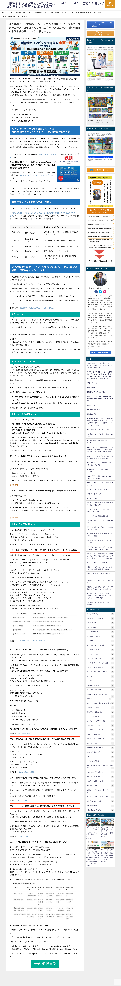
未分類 (100, 756)
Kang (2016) (22, 800)
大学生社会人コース (40, 12)
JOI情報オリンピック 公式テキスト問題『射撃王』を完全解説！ (99, 464)
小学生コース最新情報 (100, 734)
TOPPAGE (100, 640)
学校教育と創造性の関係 (100, 712)
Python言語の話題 (100, 632)
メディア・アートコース (100, 676)
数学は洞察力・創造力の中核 (100, 747)
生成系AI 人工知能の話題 (100, 781)
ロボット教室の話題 (100, 685)
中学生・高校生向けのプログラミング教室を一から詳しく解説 (100, 528)
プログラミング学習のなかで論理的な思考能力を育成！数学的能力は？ (100, 504)
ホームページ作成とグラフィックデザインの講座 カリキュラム (100, 510)
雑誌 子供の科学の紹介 (100, 810)
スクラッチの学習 (92, 498)
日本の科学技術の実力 (100, 752)
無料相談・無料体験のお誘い (100, 776)
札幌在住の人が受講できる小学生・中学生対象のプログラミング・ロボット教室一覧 (100, 588)
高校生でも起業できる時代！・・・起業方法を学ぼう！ (100, 603)
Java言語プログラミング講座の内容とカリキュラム (99, 442)
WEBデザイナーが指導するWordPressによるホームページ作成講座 (99, 477)
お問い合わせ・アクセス (94, 494)
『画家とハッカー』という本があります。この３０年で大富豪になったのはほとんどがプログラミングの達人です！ (100, 365)
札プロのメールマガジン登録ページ (97, 562)
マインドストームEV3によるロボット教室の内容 (100, 521)
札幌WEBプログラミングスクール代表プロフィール (99, 574)
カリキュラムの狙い (100, 654)
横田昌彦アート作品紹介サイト (100, 352)
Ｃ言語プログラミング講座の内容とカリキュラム (100, 435)
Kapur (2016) (23, 836)
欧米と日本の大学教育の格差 (100, 772)
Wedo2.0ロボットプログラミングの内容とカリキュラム (100, 484)
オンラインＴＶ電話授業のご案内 (97, 489)
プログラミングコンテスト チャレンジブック (35, 175)
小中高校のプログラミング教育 (100, 721)
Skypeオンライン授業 (100, 636)
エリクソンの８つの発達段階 (100, 645)
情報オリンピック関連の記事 (100, 738)
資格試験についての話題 (100, 801)
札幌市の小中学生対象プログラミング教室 (14, 16)
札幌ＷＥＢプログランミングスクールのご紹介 (100, 581)
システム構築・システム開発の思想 (100, 663)
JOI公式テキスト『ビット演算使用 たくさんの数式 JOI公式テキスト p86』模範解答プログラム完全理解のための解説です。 (100, 449)
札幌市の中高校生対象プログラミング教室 (89, 12)
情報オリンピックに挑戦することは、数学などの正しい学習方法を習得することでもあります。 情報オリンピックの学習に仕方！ (100, 556)
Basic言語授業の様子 (100, 614)
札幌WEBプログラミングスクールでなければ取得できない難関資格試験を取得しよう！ (100, 568)
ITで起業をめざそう (100, 623)
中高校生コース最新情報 (100, 689)
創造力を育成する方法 (99, 698)
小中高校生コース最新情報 (100, 725)
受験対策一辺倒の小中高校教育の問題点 (100, 703)
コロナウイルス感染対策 (100, 658)
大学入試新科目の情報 (100, 707)
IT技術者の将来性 (100, 627)
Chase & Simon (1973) (26, 772)
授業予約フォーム (7, 12)
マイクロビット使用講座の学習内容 (97, 516)
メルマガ (100, 680)
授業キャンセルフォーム (23, 12)
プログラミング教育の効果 (100, 667)
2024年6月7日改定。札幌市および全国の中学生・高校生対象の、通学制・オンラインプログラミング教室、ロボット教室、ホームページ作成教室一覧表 (100, 422)
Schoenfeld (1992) (24, 733)
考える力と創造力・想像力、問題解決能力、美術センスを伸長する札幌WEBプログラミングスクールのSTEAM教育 (100, 596)
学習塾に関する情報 (100, 716)
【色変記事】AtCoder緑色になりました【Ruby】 (37, 308)
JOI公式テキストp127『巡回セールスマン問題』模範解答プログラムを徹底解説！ (100, 457)
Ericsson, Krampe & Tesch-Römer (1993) (33, 641)
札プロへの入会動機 (100, 761)
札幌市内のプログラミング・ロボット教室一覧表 (100, 766)
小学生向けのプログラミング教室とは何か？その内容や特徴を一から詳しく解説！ (100, 548)
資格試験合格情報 (100, 805)
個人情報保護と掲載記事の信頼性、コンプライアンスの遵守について (100, 535)
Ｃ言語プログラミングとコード (100, 618)
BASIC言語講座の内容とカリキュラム (98, 429)
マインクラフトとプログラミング (100, 672)
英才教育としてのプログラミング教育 (100, 796)
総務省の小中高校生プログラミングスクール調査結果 (100, 791)
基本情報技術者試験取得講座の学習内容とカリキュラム (100, 541)
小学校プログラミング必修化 (100, 730)
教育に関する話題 (100, 743)
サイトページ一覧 (67, 12)
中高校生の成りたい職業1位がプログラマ (100, 695)
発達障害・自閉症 (100, 785)
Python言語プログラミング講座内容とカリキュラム (99, 470)
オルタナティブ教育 (100, 649)
